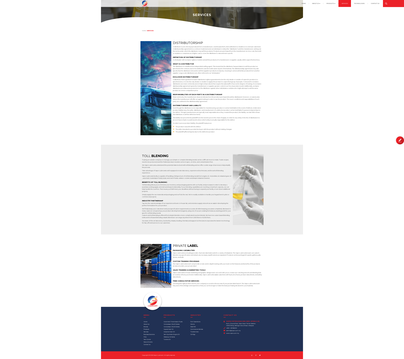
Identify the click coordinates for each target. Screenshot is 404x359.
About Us (315, 3)
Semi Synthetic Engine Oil (172, 334)
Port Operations (195, 321)
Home (304, 3)
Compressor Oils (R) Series (171, 326)
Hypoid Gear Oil (168, 329)
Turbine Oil (167, 339)
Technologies (359, 3)
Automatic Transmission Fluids (173, 321)
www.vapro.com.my (232, 333)
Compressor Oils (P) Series (171, 324)
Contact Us (375, 3)
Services (345, 3)
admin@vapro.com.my (233, 330)
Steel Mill (193, 326)
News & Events (148, 342)
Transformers (194, 332)
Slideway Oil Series (169, 337)
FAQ (145, 337)
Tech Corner (147, 339)
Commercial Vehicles (196, 329)
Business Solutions (149, 334)
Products (330, 3)
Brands (146, 326)
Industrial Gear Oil (169, 332)
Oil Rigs (192, 334)
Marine (192, 324)
